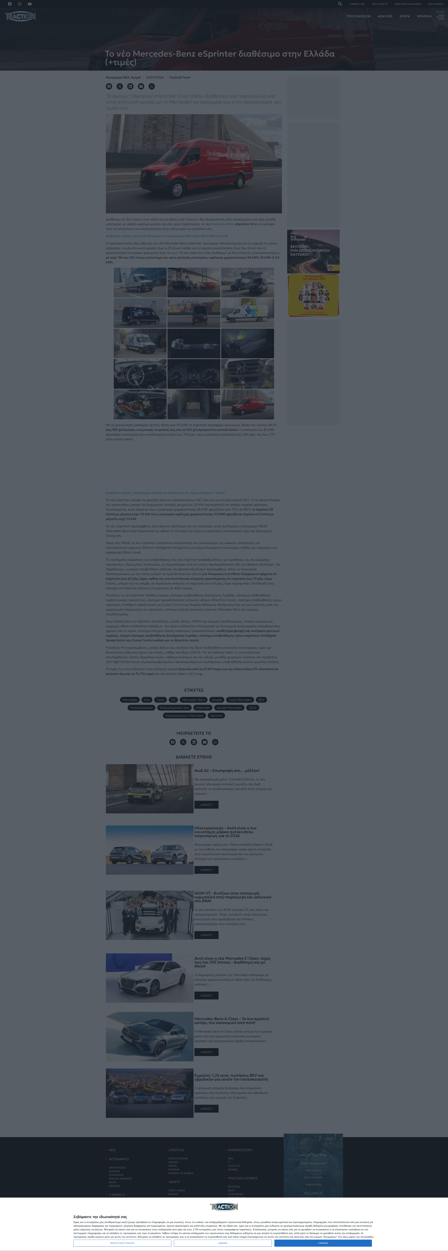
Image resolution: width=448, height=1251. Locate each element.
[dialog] (224, 1224)
